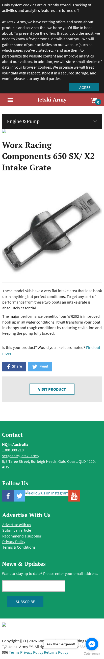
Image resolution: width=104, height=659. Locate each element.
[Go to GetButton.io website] (92, 653)
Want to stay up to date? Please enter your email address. (50, 573)
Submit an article (16, 530)
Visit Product (52, 389)
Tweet (42, 366)
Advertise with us (16, 524)
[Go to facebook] (92, 644)
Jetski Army (51, 99)
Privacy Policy (13, 541)
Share (16, 366)
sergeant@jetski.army (20, 455)
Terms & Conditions (19, 547)
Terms (14, 652)
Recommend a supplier (21, 535)
